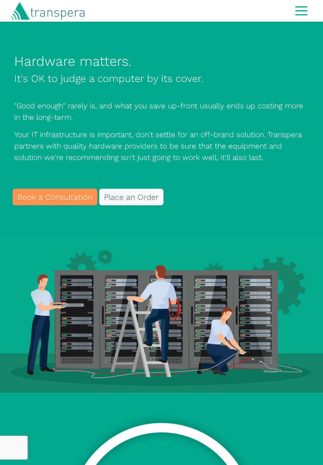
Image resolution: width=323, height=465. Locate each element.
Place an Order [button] (131, 197)
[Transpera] (42, 11)
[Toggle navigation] (301, 10)
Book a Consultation (55, 197)
